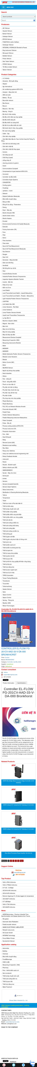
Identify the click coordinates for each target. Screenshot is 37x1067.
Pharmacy (5, 967)
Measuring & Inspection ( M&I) (11, 965)
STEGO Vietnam (7, 64)
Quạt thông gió (7, 437)
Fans (4, 232)
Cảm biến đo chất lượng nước (11, 144)
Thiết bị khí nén (7, 542)
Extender (5, 227)
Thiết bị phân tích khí (9, 556)
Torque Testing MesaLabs (10, 578)
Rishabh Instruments (8, 930)
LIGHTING (6, 301)
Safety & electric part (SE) (10, 467)
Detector (5, 193)
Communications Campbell (10, 168)
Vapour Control (7, 595)
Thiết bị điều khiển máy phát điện (12, 514)
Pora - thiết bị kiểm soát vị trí (11, 970)
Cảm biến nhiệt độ (8, 146)
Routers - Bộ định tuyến (9, 464)
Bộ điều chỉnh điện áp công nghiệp (12, 117)
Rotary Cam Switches (9, 451)
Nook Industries (7, 373)
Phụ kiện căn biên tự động (10, 387)
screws (5, 478)
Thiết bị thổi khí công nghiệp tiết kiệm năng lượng (17, 561)
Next (21, 861)
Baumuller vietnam (8, 100)
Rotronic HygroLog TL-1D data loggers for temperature (18, 896)
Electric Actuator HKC (9, 213)
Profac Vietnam (7, 58)
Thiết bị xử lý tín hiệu (8, 572)
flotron (4, 238)
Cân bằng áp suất (8, 155)
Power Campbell (7, 420)
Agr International (7, 86)
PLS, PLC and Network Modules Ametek (14, 406)
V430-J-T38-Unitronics (9, 904)
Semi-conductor (7, 973)
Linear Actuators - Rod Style (11, 307)
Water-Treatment (7, 987)
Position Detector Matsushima (11, 415)
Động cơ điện (6, 202)
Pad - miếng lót (7, 379)
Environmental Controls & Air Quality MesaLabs (16, 224)
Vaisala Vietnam (7, 589)
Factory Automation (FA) (10, 229)
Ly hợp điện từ (7, 318)
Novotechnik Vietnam (9, 941)
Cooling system (7, 185)
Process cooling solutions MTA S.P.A (13, 426)
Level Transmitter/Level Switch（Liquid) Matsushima (17, 293)
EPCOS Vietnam (7, 39)
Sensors (5, 481)
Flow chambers (7, 240)
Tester (4, 500)
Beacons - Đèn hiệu (8, 109)
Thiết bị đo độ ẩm (8, 520)
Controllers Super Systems (10, 179)
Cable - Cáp (6, 133)
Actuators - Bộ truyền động (10, 81)
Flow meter (6, 243)
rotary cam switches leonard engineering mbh (16, 453)
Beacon (5, 106)
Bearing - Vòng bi (7, 111)
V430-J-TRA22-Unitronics (10, 885)
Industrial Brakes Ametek (10, 274)
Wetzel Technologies (8, 606)
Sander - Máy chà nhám (9, 473)
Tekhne (5, 495)
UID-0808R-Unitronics (9, 907)
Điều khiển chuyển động (9, 199)
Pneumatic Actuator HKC (10, 409)
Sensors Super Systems (9, 487)
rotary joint (6, 459)
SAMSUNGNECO (7, 470)
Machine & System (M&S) (10, 321)
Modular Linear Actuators (10, 357)
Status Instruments (8, 489)
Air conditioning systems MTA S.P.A (13, 89)
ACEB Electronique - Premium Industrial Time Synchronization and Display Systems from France (15, 915)
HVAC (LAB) (6, 962)
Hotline (6, 672)
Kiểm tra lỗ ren (7, 287)
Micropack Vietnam (8, 53)
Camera (5, 152)
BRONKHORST (9, 660)
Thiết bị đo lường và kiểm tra (11, 531)
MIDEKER (5, 348)
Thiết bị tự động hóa (8, 567)
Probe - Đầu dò (7, 423)
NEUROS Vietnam (8, 368)
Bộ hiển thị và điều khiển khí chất (12, 125)
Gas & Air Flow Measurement (11, 246)
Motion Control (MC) (8, 362)
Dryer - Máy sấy (7, 210)
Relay (4, 440)
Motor (4, 365)
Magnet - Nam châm (8, 323)
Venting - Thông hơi (8, 600)
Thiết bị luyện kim (8, 550)
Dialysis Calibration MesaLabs (11, 196)
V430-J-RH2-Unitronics (9, 882)
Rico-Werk (6, 448)
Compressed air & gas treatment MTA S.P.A (15, 171)
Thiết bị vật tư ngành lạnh (10, 570)
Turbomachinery (7, 586)
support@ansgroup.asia (10, 674)
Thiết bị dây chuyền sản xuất (11, 509)
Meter (4, 346)
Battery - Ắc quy (7, 97)
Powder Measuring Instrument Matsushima (15, 417)
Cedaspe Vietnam (8, 36)
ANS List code (7, 95)
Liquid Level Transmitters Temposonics (14, 315)
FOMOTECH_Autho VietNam (11, 42)
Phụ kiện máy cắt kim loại (10, 393)
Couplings (5, 188)
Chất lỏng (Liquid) (8, 157)
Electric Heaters (7, 218)
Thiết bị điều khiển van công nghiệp (13, 517)
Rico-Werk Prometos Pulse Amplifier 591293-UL (18, 853)
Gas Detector (6, 251)
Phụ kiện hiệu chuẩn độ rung (11, 390)
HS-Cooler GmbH (8, 933)
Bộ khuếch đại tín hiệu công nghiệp (13, 128)
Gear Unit (5, 257)
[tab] (8, 683)
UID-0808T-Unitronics (9, 899)
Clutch (4, 166)
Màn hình (5, 326)
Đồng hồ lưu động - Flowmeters (12, 204)
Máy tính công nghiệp (9, 332)
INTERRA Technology (9, 935)
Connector (6, 174)
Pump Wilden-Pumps (9, 938)
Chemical (5, 954)
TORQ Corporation (8, 575)
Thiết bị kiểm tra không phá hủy (12, 547)
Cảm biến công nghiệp (9, 136)
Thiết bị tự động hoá (8, 984)
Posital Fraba (6, 412)
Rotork (4, 462)
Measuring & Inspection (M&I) (11, 340)
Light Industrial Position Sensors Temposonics (16, 298)
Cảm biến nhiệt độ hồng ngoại (11, 149)
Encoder (5, 221)
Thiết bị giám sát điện (9, 536)
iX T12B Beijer (7, 901)
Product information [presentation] (8, 683)
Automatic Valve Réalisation (10, 921)
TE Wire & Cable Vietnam (10, 67)
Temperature (6, 498)
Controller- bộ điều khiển (10, 177)
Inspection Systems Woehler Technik (13, 279)
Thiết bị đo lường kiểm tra (10, 979)
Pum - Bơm (6, 434)
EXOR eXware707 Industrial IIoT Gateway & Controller (18, 805)
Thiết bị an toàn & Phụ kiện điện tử (12, 503)
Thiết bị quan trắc (8, 559)
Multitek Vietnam (7, 56)
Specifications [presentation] (21, 683)
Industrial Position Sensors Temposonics (14, 276)
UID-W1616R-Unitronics (9, 890)
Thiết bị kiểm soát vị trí (9, 545)
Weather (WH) (7, 603)
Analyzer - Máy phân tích (10, 92)
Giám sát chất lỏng (8, 262)
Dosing (5, 207)
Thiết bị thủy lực (7, 564)
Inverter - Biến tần (8, 282)
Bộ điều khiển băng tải (9, 120)
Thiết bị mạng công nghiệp (10, 553)
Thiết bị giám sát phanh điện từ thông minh (15, 539)
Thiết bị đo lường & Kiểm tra (10, 523)
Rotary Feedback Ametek (10, 456)
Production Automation (9, 431)
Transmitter (6, 583)
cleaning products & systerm (11, 163)
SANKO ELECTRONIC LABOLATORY (13, 927)
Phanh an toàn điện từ (9, 384)
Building (5, 951)
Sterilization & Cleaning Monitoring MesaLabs (15, 492)
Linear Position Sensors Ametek (12, 312)
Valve (4, 592)
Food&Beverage (7, 959)
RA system (6, 919)
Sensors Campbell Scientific (10, 484)
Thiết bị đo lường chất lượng (11, 525)
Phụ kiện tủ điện (7, 395)
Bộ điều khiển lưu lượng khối (11, 122)
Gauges (5, 254)
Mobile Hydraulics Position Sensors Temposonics (16, 354)
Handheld (5, 265)
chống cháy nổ (7, 160)
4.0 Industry (6, 78)
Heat (4, 271)
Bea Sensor (6, 103)
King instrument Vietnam (10, 50)
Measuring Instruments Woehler (12, 343)
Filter (4, 235)
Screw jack (6, 476)
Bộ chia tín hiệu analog (9, 114)
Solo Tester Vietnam (8, 61)
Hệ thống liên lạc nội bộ (9, 268)
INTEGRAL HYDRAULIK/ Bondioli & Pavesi (15, 47)
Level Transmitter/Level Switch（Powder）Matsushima (18, 296)
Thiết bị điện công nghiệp (10, 512)
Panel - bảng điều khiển (9, 381)
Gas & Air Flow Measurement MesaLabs (14, 249)
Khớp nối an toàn (7, 285)
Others (4, 376)
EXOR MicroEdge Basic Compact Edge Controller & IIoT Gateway (18, 781)
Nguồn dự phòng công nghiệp (11, 370)
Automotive (6, 948)
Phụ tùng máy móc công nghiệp (12, 398)
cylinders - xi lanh (7, 191)
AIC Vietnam (6, 28)
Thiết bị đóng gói (7, 534)
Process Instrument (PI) (9, 429)
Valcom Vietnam (7, 70)
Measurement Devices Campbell (12, 337)
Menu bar (10, 7)
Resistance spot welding (9, 445)
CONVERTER (6, 182)
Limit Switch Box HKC (9, 304)
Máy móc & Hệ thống (9, 329)
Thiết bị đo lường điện (9, 528)
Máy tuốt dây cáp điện (9, 334)
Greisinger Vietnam (8, 45)
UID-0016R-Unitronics (9, 893)
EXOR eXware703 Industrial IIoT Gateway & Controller (18, 829)
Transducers (6, 581)
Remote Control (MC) (9, 442)
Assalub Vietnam (7, 31)
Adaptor (5, 84)
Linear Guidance (7, 310)
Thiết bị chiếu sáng (8, 506)
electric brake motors (9, 215)
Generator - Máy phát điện (10, 260)
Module (5, 359)
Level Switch (6, 290)
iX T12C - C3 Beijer (8, 888)
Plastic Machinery (8, 401)
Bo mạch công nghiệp (9, 131)
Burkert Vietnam (7, 34)
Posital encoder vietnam (9, 924)
